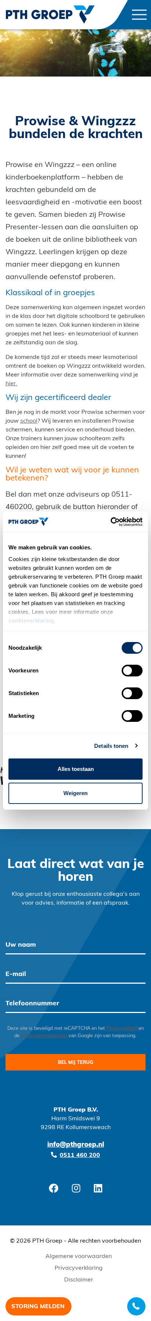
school (28, 421)
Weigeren (75, 793)
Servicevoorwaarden (45, 1035)
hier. (11, 384)
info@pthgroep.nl (75, 1145)
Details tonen (111, 746)
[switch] (132, 670)
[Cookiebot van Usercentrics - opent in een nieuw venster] (110, 522)
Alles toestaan (76, 769)
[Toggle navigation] (139, 14)
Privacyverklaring (79, 1268)
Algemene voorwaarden (78, 1256)
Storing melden (38, 1307)
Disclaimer (78, 1280)
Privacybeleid (122, 1028)
